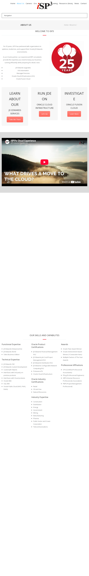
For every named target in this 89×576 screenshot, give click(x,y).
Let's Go (44, 114)
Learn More (74, 114)
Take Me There (15, 119)
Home (66, 25)
